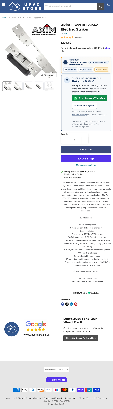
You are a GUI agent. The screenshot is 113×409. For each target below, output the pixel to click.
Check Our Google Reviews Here (81, 338)
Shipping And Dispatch (53, 398)
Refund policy (101, 398)
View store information (72, 178)
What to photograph (84, 105)
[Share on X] (67, 304)
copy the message (79, 114)
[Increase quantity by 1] (84, 140)
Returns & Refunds (33, 398)
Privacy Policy (70, 398)
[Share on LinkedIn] (71, 304)
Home (5, 18)
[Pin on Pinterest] (75, 304)
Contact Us (10, 398)
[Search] (100, 6)
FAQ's (20, 398)
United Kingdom (55, 369)
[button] (7, 86)
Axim (66, 34)
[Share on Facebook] (62, 304)
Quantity (64, 134)
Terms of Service (86, 398)
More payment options (86, 165)
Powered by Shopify (56, 404)
